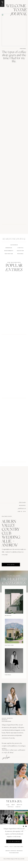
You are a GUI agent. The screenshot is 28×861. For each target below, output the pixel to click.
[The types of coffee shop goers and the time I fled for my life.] (14, 30)
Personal (23, 48)
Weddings (22, 505)
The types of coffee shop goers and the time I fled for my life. (14, 57)
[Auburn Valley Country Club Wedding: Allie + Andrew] (14, 482)
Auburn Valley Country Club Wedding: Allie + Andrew (11, 533)
